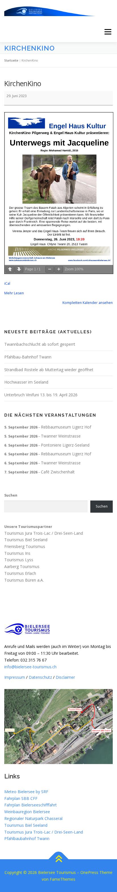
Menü (107, 31)
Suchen (10, 495)
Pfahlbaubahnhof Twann (26, 838)
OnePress (89, 872)
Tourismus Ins (17, 553)
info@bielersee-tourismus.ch (30, 666)
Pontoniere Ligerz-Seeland (65, 445)
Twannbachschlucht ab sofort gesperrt (39, 344)
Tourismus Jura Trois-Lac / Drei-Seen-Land (43, 533)
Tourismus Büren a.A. (24, 580)
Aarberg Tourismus (21, 566)
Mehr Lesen (14, 293)
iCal (7, 283)
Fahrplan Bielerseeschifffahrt (30, 805)
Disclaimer (65, 677)
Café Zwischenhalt (58, 472)
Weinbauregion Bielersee (27, 811)
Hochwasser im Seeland (26, 382)
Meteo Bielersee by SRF (26, 791)
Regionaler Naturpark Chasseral (33, 818)
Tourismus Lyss (18, 560)
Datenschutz (40, 677)
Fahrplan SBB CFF (20, 798)
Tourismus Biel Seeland (25, 539)
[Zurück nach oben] (59, 859)
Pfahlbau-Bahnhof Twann (27, 357)
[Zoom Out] (49, 269)
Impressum (14, 677)
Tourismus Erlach (20, 573)
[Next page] (19, 269)
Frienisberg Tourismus (24, 546)
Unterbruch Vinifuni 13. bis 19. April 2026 (41, 394)
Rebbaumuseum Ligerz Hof (66, 427)
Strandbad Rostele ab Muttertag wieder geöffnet (48, 369)
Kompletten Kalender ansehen (87, 302)
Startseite (11, 60)
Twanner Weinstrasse (61, 436)
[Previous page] (10, 269)
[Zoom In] (59, 269)
